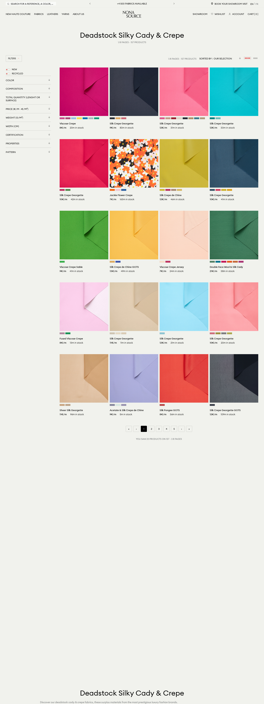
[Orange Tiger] (112, 190)
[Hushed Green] (118, 405)
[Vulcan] (112, 118)
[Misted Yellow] (179, 190)
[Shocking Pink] (162, 118)
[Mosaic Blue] (218, 262)
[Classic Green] (62, 262)
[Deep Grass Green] (212, 262)
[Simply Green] (96, 118)
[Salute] (212, 405)
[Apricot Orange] (235, 262)
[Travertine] (202, 118)
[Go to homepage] (132, 14)
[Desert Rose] (123, 118)
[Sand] (62, 405)
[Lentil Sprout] (229, 333)
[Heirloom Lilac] (123, 405)
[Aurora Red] (162, 405)
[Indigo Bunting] (85, 118)
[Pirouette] (118, 190)
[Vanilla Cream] (162, 262)
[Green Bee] (67, 333)
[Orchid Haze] (62, 333)
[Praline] (173, 190)
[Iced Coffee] (190, 118)
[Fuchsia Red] (241, 262)
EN (251, 4)
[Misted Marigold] (118, 118)
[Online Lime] (67, 190)
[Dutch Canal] (73, 118)
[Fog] (112, 333)
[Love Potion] (167, 190)
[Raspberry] (218, 190)
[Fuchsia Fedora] (62, 118)
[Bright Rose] (62, 190)
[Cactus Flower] (67, 118)
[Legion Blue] (212, 190)
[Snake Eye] (162, 190)
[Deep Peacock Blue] (212, 118)
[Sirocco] (167, 118)
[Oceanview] (196, 118)
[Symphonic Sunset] (229, 190)
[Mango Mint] (223, 190)
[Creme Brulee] (123, 333)
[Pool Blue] (218, 118)
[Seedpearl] (118, 333)
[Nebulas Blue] (123, 190)
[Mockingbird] (223, 333)
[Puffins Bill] (229, 262)
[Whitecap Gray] (179, 118)
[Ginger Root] (67, 405)
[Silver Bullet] (112, 405)
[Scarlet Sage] (173, 118)
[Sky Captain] (185, 118)
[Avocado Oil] (218, 333)
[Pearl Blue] (90, 118)
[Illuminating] (79, 118)
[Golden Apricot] (112, 262)
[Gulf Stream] (162, 333)
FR (257, 4)
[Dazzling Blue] (118, 262)
